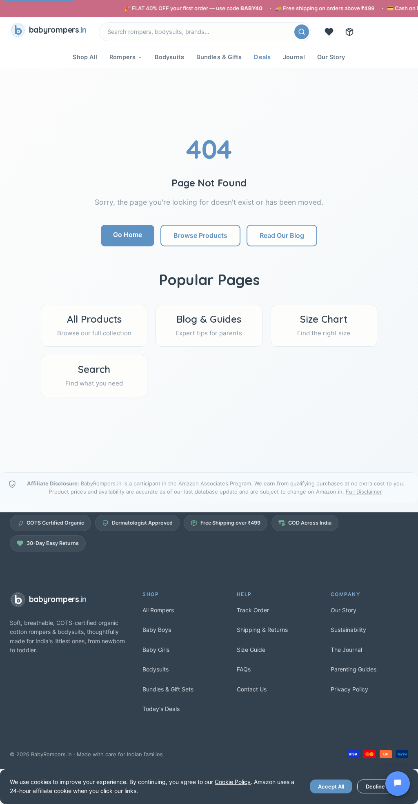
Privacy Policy (349, 689)
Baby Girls (155, 649)
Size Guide (251, 649)
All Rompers (158, 610)
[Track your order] (349, 32)
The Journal (346, 649)
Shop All (85, 57)
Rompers (122, 57)
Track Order (253, 610)
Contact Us (252, 689)
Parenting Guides (353, 669)
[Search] (301, 31)
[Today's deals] (329, 32)
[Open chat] (397, 783)
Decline (375, 786)
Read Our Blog (282, 235)
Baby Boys (156, 629)
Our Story (331, 57)
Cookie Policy (233, 781)
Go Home (127, 234)
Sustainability (348, 629)
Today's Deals (161, 708)
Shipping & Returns (262, 629)
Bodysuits (169, 57)
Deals (262, 57)
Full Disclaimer (364, 491)
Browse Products (200, 235)
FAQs (244, 669)
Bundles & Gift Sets (167, 689)
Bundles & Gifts (219, 57)
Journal (294, 57)
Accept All (331, 786)
